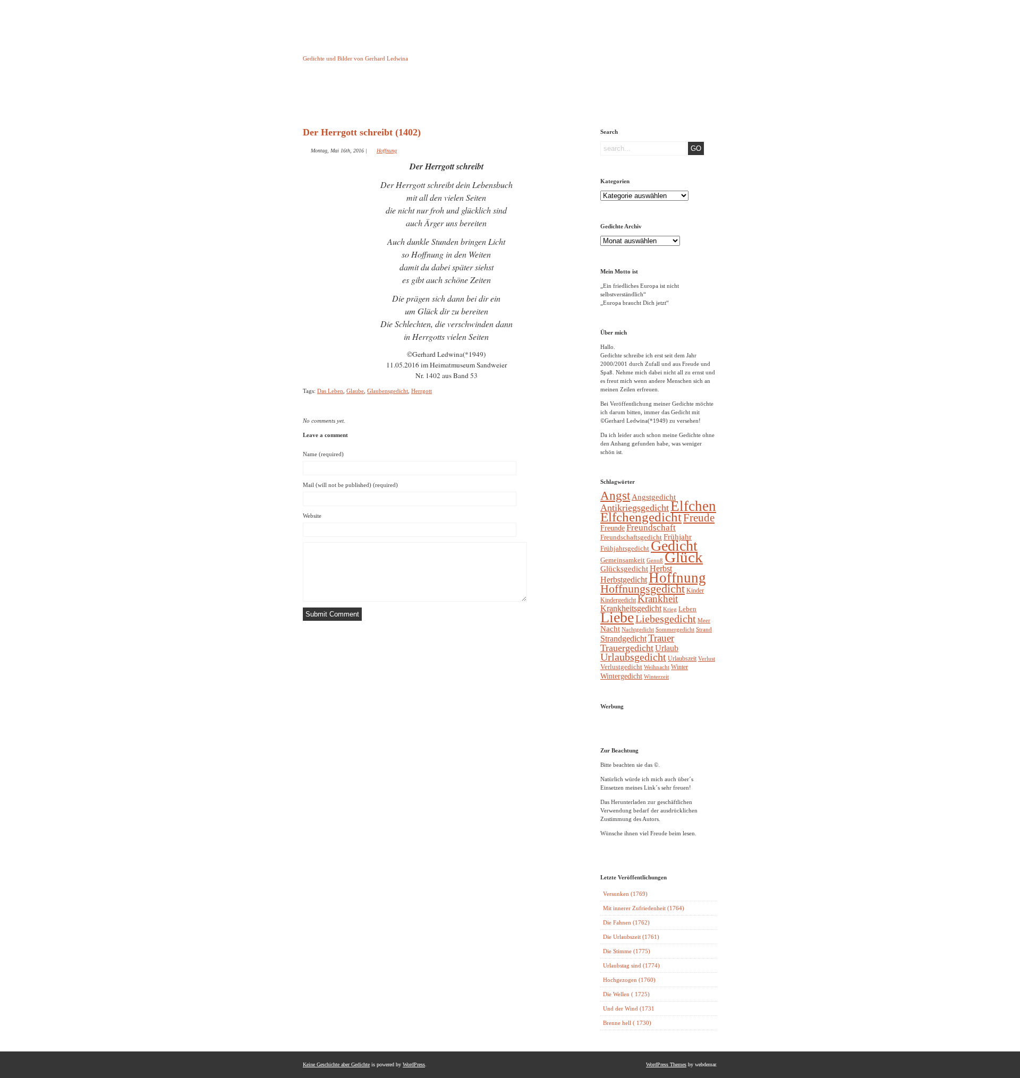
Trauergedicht (626, 648)
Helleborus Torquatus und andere (384, 100)
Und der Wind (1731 (628, 1008)
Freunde (612, 528)
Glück (684, 557)
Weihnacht (656, 667)
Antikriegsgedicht (634, 507)
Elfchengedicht (641, 517)
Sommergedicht (675, 629)
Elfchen (693, 506)
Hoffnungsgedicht (642, 588)
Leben (687, 609)
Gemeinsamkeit (622, 560)
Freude (699, 517)
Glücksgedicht (624, 568)
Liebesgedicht (665, 618)
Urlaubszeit (682, 658)
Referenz (546, 97)
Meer (704, 620)
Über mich (601, 97)
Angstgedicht (654, 497)
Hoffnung (387, 150)
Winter (679, 667)
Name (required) (323, 454)
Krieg (670, 609)
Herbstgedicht (623, 580)
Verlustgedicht (621, 667)
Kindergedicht (618, 600)
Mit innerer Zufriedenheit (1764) (643, 908)
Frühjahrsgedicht (624, 548)
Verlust (706, 658)
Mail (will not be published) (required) (350, 485)
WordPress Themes (666, 1064)
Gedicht (674, 545)
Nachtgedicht (638, 629)
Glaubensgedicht (387, 391)
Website (312, 515)
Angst (615, 495)
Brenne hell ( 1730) (627, 1023)
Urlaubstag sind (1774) (631, 965)
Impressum (438, 97)
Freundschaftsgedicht (631, 537)
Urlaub (666, 648)
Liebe (617, 617)
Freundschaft (651, 528)
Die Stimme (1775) (626, 951)
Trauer (661, 638)
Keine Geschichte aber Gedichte (387, 49)
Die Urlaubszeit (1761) (631, 937)
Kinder (695, 590)
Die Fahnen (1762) (626, 922)
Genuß (655, 560)
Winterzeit (656, 676)
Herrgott (421, 391)
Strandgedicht (623, 639)
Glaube (355, 391)
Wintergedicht (621, 676)
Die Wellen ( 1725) (626, 994)
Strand (704, 629)
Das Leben (330, 391)
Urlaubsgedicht (633, 657)
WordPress (414, 1064)
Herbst (661, 568)
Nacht (610, 628)
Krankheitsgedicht (630, 608)
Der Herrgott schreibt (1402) (362, 132)
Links (492, 97)
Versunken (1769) (625, 894)
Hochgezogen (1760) (629, 980)
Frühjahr (678, 537)
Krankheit (658, 598)
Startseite (330, 97)
